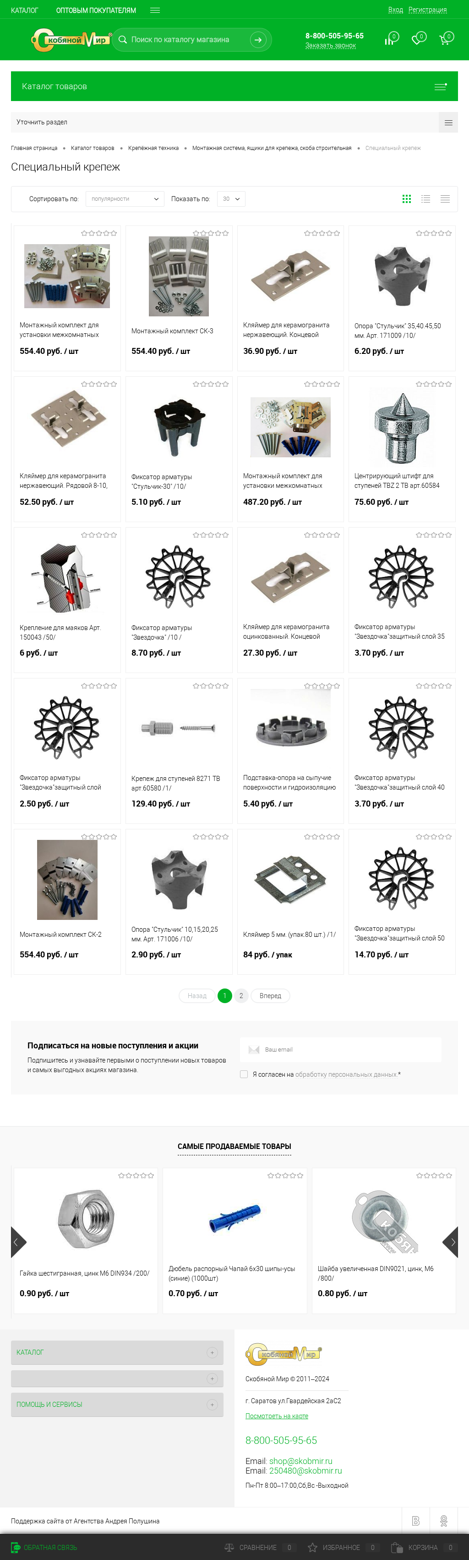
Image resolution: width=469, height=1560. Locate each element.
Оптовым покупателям (96, 10)
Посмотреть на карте (276, 1416)
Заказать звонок (330, 45)
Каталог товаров (54, 86)
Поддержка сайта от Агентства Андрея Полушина (85, 1521)
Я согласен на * (327, 1074)
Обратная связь (49, 1547)
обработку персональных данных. (346, 1074)
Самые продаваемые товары (234, 1146)
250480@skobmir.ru (305, 1470)
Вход (395, 9)
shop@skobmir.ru (301, 1461)
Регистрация (428, 9)
